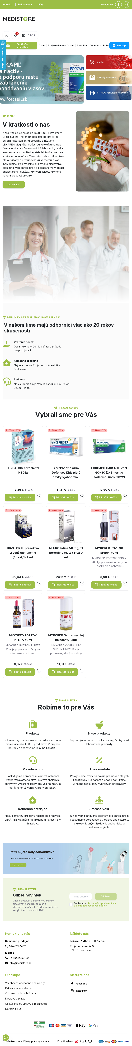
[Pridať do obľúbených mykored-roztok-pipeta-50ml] (39, 670)
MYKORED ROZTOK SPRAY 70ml (109, 550)
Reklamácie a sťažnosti (18, 988)
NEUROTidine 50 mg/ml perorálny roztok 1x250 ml (66, 552)
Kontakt (7, 4)
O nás (42, 45)
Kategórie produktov (22, 45)
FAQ (40, 4)
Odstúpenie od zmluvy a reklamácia (26, 1003)
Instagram (81, 990)
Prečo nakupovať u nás (61, 45)
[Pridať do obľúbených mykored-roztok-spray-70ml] (125, 583)
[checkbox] (71, 904)
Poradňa (82, 45)
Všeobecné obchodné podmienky (25, 983)
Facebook (81, 983)
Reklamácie (25, 4)
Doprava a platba (99, 45)
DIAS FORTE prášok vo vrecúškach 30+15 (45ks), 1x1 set (23, 552)
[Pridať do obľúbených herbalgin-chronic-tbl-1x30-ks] (39, 496)
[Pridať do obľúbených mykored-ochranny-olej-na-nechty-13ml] (82, 670)
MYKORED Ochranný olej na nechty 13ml (66, 638)
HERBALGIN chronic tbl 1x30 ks (23, 470)
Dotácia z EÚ (13, 1008)
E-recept (122, 45)
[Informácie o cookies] (6, 1037)
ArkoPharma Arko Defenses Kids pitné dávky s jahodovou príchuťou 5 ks (66, 472)
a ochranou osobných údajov (90, 905)
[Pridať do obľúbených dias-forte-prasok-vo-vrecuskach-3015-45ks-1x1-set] (39, 583)
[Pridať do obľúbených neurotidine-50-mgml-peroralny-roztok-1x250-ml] (82, 583)
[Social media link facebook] (118, 4)
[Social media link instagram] (126, 4)
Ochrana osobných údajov (21, 993)
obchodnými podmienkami (101, 903)
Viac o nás (14, 184)
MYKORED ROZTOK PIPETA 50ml (23, 638)
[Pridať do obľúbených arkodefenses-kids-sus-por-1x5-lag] (82, 496)
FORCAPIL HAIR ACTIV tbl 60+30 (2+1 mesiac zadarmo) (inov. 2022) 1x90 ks (109, 472)
